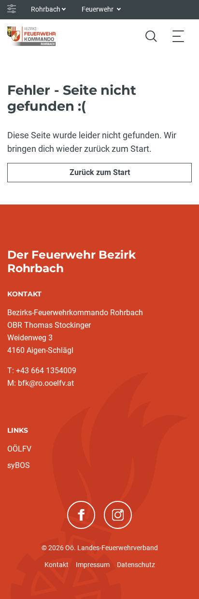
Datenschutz (136, 565)
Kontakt (56, 565)
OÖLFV (19, 448)
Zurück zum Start (100, 172)
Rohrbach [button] (45, 9)
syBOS (18, 465)
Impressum (93, 565)
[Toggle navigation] (178, 36)
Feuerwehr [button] (98, 9)
